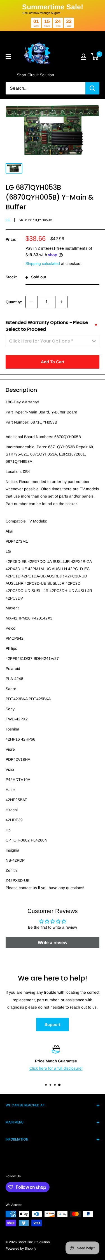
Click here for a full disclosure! (52, 1068)
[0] (94, 56)
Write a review (52, 942)
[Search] (92, 88)
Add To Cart (52, 361)
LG (8, 220)
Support (52, 1024)
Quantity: (14, 302)
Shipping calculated (42, 263)
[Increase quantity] (61, 302)
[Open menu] (8, 56)
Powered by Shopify (21, 1248)
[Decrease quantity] (32, 302)
